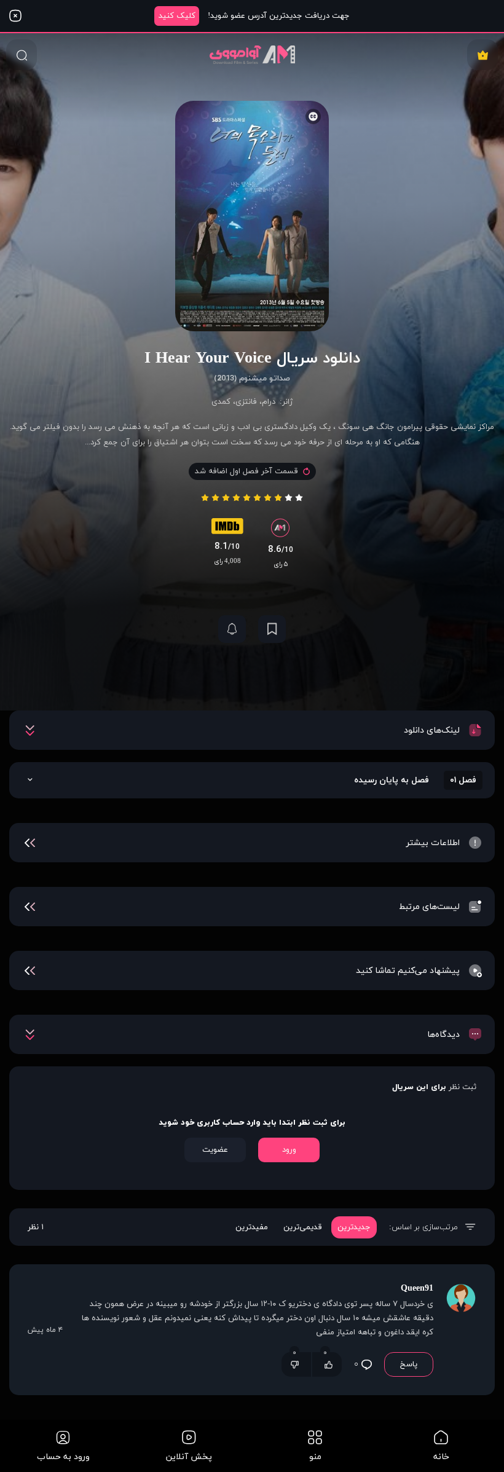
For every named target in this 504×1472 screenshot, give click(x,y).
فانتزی (246, 401)
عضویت (215, 1149)
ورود (289, 1149)
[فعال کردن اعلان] (232, 629)
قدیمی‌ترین (302, 1227)
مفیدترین (251, 1227)
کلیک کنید (177, 16)
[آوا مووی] (252, 54)
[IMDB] (227, 529)
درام (268, 401)
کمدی (220, 401)
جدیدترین (354, 1227)
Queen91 (417, 1288)
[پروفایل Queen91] (461, 1330)
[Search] (21, 54)
